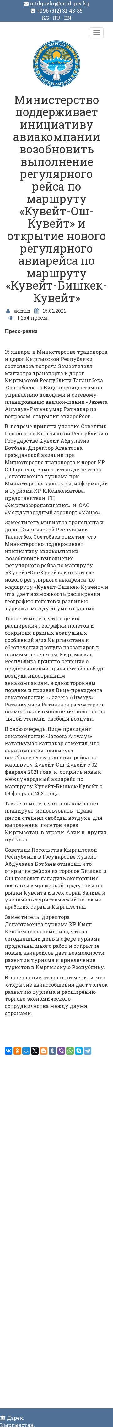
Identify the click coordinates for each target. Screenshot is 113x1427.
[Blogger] (43, 1051)
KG (45, 17)
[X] (35, 1051)
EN (67, 17)
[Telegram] (87, 1051)
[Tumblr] (52, 1051)
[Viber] (61, 1051)
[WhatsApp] (70, 1051)
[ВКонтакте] (8, 1051)
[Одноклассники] (17, 1051)
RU (56, 17)
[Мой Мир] (26, 1051)
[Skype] (79, 1051)
